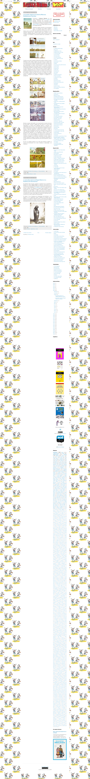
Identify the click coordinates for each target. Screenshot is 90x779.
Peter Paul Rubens (61, 671)
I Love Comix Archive (57, 272)
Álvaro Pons (60, 725)
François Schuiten (61, 589)
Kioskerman (65, 634)
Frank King (60, 588)
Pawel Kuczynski (55, 670)
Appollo (54, 552)
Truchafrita (63, 708)
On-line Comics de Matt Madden (59, 248)
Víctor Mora (64, 711)
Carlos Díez (56, 165)
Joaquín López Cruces (56, 480)
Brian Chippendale (64, 483)
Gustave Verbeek (61, 599)
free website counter (45, 766)
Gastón (61, 593)
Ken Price (56, 633)
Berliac (55, 233)
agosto (55, 302)
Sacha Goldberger (56, 684)
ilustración (63, 462)
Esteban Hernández (56, 469)
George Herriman (64, 594)
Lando (59, 637)
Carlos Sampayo (61, 558)
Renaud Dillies (55, 678)
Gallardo (62, 592)
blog (66, 459)
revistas (65, 454)
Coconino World (56, 54)
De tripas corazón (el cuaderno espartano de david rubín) (59, 214)
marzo (55, 309)
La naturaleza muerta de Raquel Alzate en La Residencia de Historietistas (34, 180)
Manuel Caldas (59, 527)
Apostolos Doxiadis (63, 551)
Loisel (63, 526)
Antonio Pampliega (64, 550)
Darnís (55, 569)
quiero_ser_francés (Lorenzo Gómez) (60, 177)
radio (66, 457)
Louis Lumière (62, 641)
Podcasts (49, 9)
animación (55, 461)
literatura (56, 471)
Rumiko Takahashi (57, 683)
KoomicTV (55, 73)
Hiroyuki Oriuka (62, 604)
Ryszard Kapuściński (64, 683)
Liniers (60, 526)
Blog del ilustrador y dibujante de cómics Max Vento (59, 225)
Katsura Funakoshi (59, 632)
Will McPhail (54, 713)
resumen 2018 (63, 722)
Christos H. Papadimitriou (61, 563)
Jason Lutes (59, 613)
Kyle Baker (64, 635)
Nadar (55, 195)
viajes (61, 457)
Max (58, 474)
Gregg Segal (65, 597)
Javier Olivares (58, 486)
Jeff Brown (56, 521)
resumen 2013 (55, 721)
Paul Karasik (63, 669)
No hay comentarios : (42, 171)
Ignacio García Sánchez (62, 607)
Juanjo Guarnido (55, 629)
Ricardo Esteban (61, 679)
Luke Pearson (55, 643)
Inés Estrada (59, 608)
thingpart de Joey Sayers (58, 256)
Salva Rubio (61, 684)
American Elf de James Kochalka (59, 232)
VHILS (66, 709)
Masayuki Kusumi (56, 650)
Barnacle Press (56, 267)
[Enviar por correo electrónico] (24, 172)
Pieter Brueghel (59, 674)
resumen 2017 (58, 722)
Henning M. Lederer (61, 602)
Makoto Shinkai (58, 644)
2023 (54, 287)
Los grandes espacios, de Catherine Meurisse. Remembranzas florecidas (34, 15)
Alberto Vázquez (56, 223)
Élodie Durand (65, 725)
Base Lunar (56, 49)
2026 (54, 283)
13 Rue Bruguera (57, 266)
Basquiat (58, 554)
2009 (54, 329)
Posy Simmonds (56, 532)
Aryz (61, 552)
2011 (54, 326)
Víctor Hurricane (59, 711)
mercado (54, 720)
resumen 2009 (55, 490)
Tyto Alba (54, 709)
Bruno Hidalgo (65, 556)
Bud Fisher (58, 557)
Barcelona (54, 554)
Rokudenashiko (55, 682)
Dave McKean (56, 570)
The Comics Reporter (57, 57)
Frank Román (56, 589)
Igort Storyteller (56, 114)
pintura (57, 455)
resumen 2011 (64, 720)
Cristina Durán (63, 565)
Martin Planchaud (57, 648)
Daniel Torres (63, 514)
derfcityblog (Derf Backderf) (58, 96)
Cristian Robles (65, 564)
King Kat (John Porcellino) (58, 123)
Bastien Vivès (59, 493)
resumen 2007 (55, 489)
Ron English (60, 682)
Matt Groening (61, 528)
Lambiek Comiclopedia (58, 74)
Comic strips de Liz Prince (58, 237)
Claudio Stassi (55, 564)
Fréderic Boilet (58, 590)
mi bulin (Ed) (56, 166)
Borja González (59, 556)
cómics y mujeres (61, 472)
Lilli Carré (56, 526)
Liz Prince (63, 639)
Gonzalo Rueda (63, 596)
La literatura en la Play (57, 77)
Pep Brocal (56, 671)
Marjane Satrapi (55, 528)
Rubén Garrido (65, 682)
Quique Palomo (60, 675)
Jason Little (54, 613)
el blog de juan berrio (57, 155)
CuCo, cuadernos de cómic (58, 58)
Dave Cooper (60, 569)
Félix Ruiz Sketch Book (58, 215)
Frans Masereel (55, 518)
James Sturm (62, 611)
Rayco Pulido (61, 532)
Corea (57, 495)
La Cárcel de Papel (57, 53)
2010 (54, 328)
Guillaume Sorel (63, 598)
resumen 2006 (59, 476)
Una (63, 709)
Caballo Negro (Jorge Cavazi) (59, 159)
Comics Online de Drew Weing (59, 236)
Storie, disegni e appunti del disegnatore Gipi (58, 107)
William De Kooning (60, 713)
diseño (64, 718)
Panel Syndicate (56, 250)
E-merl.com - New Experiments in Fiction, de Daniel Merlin (59, 241)
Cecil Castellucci (57, 560)
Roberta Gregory (57, 110)
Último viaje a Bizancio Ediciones (59, 87)
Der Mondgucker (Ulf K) (58, 117)
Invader (54, 608)
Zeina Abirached (62, 715)
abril (55, 307)
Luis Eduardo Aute (58, 642)
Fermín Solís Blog (57, 219)
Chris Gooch (63, 562)
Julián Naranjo (56, 631)
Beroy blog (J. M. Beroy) (58, 154)
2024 (54, 286)
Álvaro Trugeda (61, 509)
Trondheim (59, 708)
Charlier (57, 561)
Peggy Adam (65, 670)
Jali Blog (55, 180)
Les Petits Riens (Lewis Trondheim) (60, 139)
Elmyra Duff (56, 517)
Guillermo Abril (64, 496)
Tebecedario (56, 83)
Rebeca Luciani (58, 677)
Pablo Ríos (56, 531)
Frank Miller (59, 496)
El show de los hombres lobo (58, 82)
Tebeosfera (56, 84)
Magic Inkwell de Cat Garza (58, 245)
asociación (55, 459)
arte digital (64, 716)
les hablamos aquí (38, 187)
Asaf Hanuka (65, 552)
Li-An (59, 639)
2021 (54, 290)
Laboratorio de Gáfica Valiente (57, 636)
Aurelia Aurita (57, 553)
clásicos (58, 717)
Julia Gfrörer (65, 524)
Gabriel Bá (54, 592)
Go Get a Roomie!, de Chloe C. (59, 243)
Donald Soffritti (56, 132)
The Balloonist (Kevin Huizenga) (59, 113)
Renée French (65, 678)
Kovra (55, 635)
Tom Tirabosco (58, 707)
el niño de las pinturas (62, 719)
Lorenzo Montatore (56, 641)
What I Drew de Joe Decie (58, 260)
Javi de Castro (60, 520)
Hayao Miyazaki (57, 497)
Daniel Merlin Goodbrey (57, 514)
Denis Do (65, 571)
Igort (62, 497)
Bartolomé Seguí (59, 511)
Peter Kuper (65, 531)
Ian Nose (56, 607)
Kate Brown (61, 631)
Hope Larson (58, 605)
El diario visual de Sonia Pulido (59, 210)
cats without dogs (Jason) (58, 116)
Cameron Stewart (57, 512)
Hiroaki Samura (56, 604)
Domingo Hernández (60, 515)
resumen (61, 471)
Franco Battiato (55, 588)
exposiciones (55, 457)
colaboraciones (56, 453)
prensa (65, 461)
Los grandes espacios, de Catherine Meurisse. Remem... (60, 296)
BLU (59, 482)
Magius (64, 643)
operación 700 (59, 720)
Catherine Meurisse (55, 513)
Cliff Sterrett (59, 564)
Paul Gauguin (65, 668)
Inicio (38, 232)
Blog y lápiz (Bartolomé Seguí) (59, 216)
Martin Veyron (55, 649)
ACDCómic (56, 28)
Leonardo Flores (55, 639)
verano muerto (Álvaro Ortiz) (58, 202)
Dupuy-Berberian (57, 105)
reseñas (55, 452)
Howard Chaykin (59, 519)
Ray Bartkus (61, 676)
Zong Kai (55, 716)
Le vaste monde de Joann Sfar (59, 131)
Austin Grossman (62, 553)
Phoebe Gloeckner (59, 673)
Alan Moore (65, 476)
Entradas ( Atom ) (31, 234)
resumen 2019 (55, 723)
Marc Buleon (56, 646)
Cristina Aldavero (57, 565)
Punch (55, 675)
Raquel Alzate (65, 675)
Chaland (62, 560)
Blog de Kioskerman (57, 181)
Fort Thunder (63, 485)
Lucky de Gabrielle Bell (58, 244)
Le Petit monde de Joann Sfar (59, 129)
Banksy (63, 482)
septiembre (56, 300)
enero (55, 312)
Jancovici (64, 612)
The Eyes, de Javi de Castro (58, 253)
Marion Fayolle (65, 647)
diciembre (55, 291)
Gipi (54, 486)
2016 (54, 319)
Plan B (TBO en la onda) (58, 30)
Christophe (54, 563)
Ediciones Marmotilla (64, 516)
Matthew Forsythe (59, 651)
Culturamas (56, 29)
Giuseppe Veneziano (56, 596)
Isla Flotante (56, 72)
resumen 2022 (58, 724)
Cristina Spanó (63, 566)
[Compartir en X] (26, 172)
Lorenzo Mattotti (64, 640)
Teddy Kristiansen (57, 119)
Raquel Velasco (56, 676)
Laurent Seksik (64, 638)
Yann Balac (63, 714)
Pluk (62, 674)
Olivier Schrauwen (64, 487)
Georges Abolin (57, 595)
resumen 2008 (62, 489)
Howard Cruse (65, 519)
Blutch (54, 494)
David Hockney (62, 570)
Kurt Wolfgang (59, 635)
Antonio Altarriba (57, 477)
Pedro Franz (60, 670)
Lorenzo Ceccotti (59, 640)
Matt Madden (56, 529)
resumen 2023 (63, 724)
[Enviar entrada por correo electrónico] (46, 171)
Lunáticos (65, 469)
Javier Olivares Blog (57, 201)
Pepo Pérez (60, 531)
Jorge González (62, 523)
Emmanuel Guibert (56, 485)
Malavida (63, 644)
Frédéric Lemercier (61, 518)
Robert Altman (60, 680)
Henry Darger (59, 603)
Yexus (54, 715)
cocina (56, 509)
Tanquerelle (56, 134)
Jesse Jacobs (62, 521)
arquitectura (59, 716)
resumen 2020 (61, 723)
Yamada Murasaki (58, 714)
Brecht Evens (65, 511)
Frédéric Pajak (55, 591)
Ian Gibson (65, 606)
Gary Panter (57, 593)
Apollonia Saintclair (56, 551)
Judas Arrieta (65, 486)
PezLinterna (56, 79)
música (54, 473)
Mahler (54, 644)
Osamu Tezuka (59, 530)
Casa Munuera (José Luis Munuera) (60, 194)
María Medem (65, 649)
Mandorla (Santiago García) (58, 174)
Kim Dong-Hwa (60, 634)
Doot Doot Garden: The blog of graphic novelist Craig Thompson (59, 138)
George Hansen (58, 594)
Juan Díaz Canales (59, 524)
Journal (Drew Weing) (57, 143)
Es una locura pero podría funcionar (60, 64)
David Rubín (62, 495)
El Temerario (56, 220)
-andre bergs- (56, 231)
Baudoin (54, 483)
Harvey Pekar (61, 601)
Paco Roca (63, 481)
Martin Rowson (63, 648)
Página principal (29, 9)
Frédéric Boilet (64, 590)
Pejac (55, 205)
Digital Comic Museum (57, 269)
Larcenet (62, 637)
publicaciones (56, 454)
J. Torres (55, 611)
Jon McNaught (65, 522)
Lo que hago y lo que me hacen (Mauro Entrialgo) (59, 168)
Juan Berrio (63, 628)
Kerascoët (59, 525)
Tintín (63, 706)
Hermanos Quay (64, 603)
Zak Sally (57, 715)
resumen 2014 (61, 721)
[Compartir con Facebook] (27, 172)
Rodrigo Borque (59, 533)
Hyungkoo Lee (60, 606)
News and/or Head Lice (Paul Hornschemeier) (59, 112)
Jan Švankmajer (58, 612)
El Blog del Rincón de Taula (58, 52)
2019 (54, 315)
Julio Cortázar (65, 630)
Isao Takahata (55, 610)
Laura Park (58, 638)
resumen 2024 (55, 725)
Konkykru (55, 274)
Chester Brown (62, 561)
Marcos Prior (59, 647)
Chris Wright (62, 513)
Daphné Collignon (58, 568)
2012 (54, 325)
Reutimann (55, 679)
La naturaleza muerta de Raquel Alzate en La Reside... (60, 298)
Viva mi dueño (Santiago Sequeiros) (60, 218)
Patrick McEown (59, 668)
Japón (55, 520)
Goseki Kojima (55, 597)
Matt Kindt (65, 528)
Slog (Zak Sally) (56, 127)
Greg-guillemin (60, 597)
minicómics (62, 460)
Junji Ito (55, 525)
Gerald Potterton (63, 595)
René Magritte (60, 678)
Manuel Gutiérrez (59, 645)
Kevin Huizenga (55, 634)
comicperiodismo (63, 717)
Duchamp (59, 516)
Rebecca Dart (64, 677)
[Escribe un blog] (25, 172)
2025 (54, 284)
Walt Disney (54, 712)
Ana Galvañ (56, 171)
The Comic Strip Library (58, 276)
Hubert (63, 605)
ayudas (54, 717)
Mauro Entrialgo (65, 651)
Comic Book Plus (57, 268)
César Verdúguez (55, 567)
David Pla (54, 515)
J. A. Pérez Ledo (64, 610)
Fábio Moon (60, 591)
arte (63, 452)
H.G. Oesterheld (64, 600)
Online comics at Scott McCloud (59, 249)
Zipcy (66, 715)
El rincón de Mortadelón (58, 271)
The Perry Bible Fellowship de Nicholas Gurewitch (59, 255)
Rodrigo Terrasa (63, 681)
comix (60, 461)
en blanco (55, 59)
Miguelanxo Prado (61, 529)
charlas (62, 474)
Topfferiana (56, 278)
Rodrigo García (57, 681)
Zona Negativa (56, 88)
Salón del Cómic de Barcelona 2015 (62, 690)
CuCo (66, 513)
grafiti (57, 460)
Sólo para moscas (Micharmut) (59, 189)
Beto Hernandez (62, 478)
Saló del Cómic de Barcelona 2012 (60, 687)
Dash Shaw (56, 128)
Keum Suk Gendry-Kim (62, 633)
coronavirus (60, 718)
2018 (54, 316)
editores (63, 455)
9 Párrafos (55, 78)
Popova (66, 674)
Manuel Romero (65, 645)
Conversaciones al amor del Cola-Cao (60, 238)
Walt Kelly (59, 712)
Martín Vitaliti (57, 487)
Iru (56, 609)
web (63, 453)
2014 (54, 322)
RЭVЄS (64, 533)
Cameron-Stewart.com (57, 133)
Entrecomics (56, 62)
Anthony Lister (59, 550)
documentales (55, 719)
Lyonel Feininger (60, 475)
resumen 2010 (62, 490)
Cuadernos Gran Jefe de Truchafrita (60, 239)
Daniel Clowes (57, 484)
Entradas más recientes (27, 232)
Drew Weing (54, 516)
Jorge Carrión (56, 523)
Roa (56, 680)
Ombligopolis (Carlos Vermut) (59, 226)
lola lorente (56, 186)
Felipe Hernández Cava (62, 517)
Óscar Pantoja (56, 726)
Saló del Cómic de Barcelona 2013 (58, 688)
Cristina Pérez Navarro (56, 566)
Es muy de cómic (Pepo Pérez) (59, 207)
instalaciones (57, 470)
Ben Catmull (62, 554)
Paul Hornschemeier (57, 669)
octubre (55, 294)
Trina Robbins (63, 707)
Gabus (59, 592)
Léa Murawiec (60, 643)
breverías (58, 9)
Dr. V (64, 515)
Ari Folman (57, 552)
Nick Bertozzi (56, 94)
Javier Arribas (62, 479)
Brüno (55, 557)
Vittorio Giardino (62, 710)
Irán (59, 609)
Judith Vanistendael (59, 630)
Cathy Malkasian (64, 559)
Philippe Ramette (60, 672)
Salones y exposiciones (60, 458)
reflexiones (63, 488)
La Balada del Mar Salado (58, 48)
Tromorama (54, 708)
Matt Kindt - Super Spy (57, 118)
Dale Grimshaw (61, 567)
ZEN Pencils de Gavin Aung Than (59, 261)
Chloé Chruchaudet (58, 562)
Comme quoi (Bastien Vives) (58, 140)
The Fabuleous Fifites (57, 277)
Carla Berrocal (64, 557)
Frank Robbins (65, 588)
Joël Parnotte (58, 628)
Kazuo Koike (65, 632)
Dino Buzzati (63, 573)
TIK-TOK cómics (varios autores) (59, 257)
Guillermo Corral (55, 599)
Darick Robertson (64, 568)
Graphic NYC (56, 69)
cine (54, 456)
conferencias (55, 718)
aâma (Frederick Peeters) (58, 124)
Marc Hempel (61, 646)
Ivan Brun (59, 610)
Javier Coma (65, 520)
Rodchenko (65, 680)
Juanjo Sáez (61, 629)
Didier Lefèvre (58, 573)
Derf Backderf (61, 572)
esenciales (61, 459)
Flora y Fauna (56, 67)
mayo (55, 306)
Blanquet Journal (57, 95)
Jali (58, 611)
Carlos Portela (55, 558)
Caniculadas (56, 234)
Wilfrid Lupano (64, 712)
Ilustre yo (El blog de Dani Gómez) (59, 175)
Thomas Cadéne (58, 706)
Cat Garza (59, 559)
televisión (59, 473)
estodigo (55, 63)
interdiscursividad (57, 488)
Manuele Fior (63, 527)
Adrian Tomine (55, 478)
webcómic (55, 482)
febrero (55, 310)
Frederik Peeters (56, 479)
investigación (64, 470)
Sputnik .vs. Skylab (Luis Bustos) (59, 158)
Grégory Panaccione (57, 598)
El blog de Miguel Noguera (58, 200)
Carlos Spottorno (60, 494)
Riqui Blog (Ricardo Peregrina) (59, 206)
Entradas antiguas (48, 232)
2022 (54, 288)
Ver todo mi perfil (56, 22)
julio (54, 303)
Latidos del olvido (64, 525)
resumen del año (61, 456)
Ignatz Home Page (57, 273)
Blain (58, 483)
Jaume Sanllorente (64, 613)
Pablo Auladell (56, 153)
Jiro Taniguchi (59, 522)
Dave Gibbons (65, 569)
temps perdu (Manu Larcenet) (59, 122)
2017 (54, 318)
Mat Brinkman (62, 650)
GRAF (64, 591)
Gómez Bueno (59, 600)
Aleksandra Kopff (60, 492)
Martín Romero (60, 649)
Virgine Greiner (56, 710)
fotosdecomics (56, 68)
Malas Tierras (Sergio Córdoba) (59, 160)
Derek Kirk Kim (56, 572)
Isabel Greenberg (63, 609)
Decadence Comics (60, 571)
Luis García (64, 642)
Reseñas (40, 9)
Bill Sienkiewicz (58, 555)
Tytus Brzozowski (59, 709)
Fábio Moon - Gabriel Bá (58, 121)
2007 (54, 332)
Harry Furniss (56, 601)
